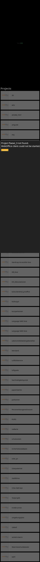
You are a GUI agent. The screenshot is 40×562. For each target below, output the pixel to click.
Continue (5, 150)
